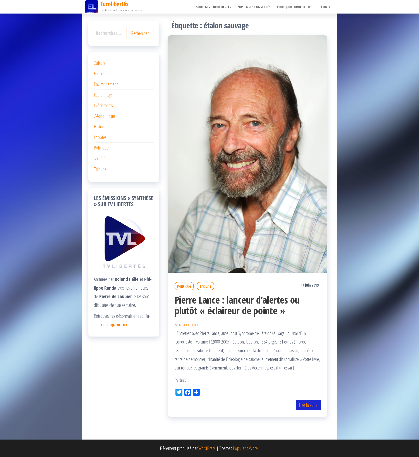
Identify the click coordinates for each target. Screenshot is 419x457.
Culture (100, 63)
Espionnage (103, 94)
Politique (184, 286)
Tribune (205, 286)
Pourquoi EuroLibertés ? (295, 7)
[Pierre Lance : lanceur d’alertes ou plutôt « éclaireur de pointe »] (247, 153)
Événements (103, 105)
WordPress (207, 448)
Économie (101, 73)
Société (99, 158)
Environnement (106, 84)
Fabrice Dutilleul (189, 325)
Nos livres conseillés (254, 7)
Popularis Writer (246, 448)
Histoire (100, 126)
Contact (327, 7)
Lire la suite (308, 405)
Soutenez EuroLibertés (213, 7)
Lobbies (100, 137)
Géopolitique (104, 116)
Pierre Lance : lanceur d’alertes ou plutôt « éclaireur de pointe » (237, 305)
